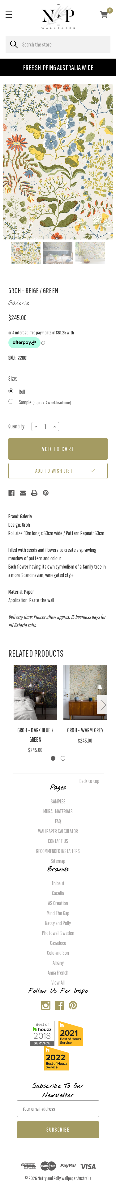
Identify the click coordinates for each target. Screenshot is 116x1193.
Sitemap (58, 861)
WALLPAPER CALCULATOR (58, 831)
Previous (13, 704)
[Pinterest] (46, 492)
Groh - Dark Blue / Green (35, 734)
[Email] (23, 492)
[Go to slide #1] (26, 253)
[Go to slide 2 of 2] (63, 758)
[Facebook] (11, 492)
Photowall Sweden (58, 933)
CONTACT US (58, 841)
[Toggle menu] (8, 14)
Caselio (58, 893)
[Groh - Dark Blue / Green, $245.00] (36, 692)
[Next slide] (103, 161)
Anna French (58, 972)
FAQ (58, 821)
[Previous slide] (12, 161)
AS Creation (58, 903)
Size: (12, 378)
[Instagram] (44, 1004)
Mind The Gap (58, 913)
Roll (22, 391)
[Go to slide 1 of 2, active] (53, 758)
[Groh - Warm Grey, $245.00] (85, 692)
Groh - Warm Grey (85, 730)
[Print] (34, 492)
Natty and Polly (58, 923)
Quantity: (16, 426)
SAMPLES (58, 801)
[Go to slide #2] (58, 253)
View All (58, 982)
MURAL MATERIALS (58, 811)
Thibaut (58, 883)
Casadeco (58, 943)
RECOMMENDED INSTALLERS (58, 851)
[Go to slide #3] (90, 253)
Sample (45, 402)
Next (103, 704)
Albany (58, 962)
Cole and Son (58, 952)
